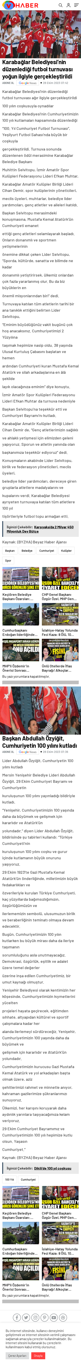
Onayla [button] (38, 1355)
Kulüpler (66, 550)
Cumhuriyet (46, 550)
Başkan (10, 550)
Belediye (27, 550)
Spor (8, 560)
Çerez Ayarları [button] (17, 1355)
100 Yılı (9, 1179)
